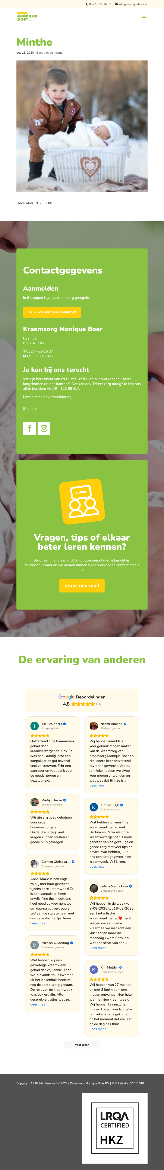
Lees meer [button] (97, 785)
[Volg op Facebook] (29, 428)
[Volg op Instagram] (44, 428)
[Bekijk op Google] (34, 726)
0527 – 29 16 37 (100, 4)
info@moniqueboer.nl (84, 560)
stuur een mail (82, 585)
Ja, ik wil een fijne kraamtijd (52, 312)
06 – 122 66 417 (40, 356)
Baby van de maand (49, 53)
